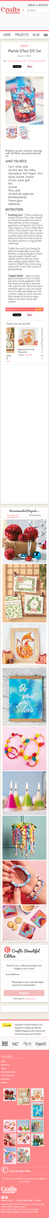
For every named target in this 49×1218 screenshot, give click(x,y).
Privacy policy (7, 1200)
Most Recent (35, 515)
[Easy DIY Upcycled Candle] (24, 1126)
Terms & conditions (24, 1200)
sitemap (37, 1200)
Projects (22, 35)
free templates (7, 1075)
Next (41, 343)
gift (20, 61)
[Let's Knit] (4, 1043)
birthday (42, 61)
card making (35, 61)
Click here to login (30, 999)
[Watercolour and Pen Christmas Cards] (24, 1097)
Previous (7, 343)
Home (7, 35)
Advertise (5, 1079)
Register (42, 5)
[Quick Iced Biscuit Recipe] (24, 1155)
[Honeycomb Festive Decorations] (10, 1095)
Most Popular (13, 515)
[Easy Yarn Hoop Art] (10, 1126)
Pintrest (6, 1197)
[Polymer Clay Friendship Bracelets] (10, 1140)
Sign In (31, 5)
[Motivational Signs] (37, 1110)
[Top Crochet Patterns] (27, 1044)
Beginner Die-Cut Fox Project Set (26, 350)
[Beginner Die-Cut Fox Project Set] (37, 1095)
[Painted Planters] (37, 1140)
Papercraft (28, 355)
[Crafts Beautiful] (9, 1189)
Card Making (6, 361)
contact (4, 1082)
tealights (10, 61)
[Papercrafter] (40, 1043)
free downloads (8, 1072)
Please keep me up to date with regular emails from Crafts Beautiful (28, 983)
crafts (24, 61)
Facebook (2, 1197)
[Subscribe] (24, 309)
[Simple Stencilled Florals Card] (10, 1156)
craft (28, 61)
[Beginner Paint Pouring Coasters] (24, 1139)
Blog (36, 35)
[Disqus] (24, 400)
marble (16, 61)
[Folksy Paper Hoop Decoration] (37, 1126)
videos (4, 1068)
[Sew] (15, 1043)
